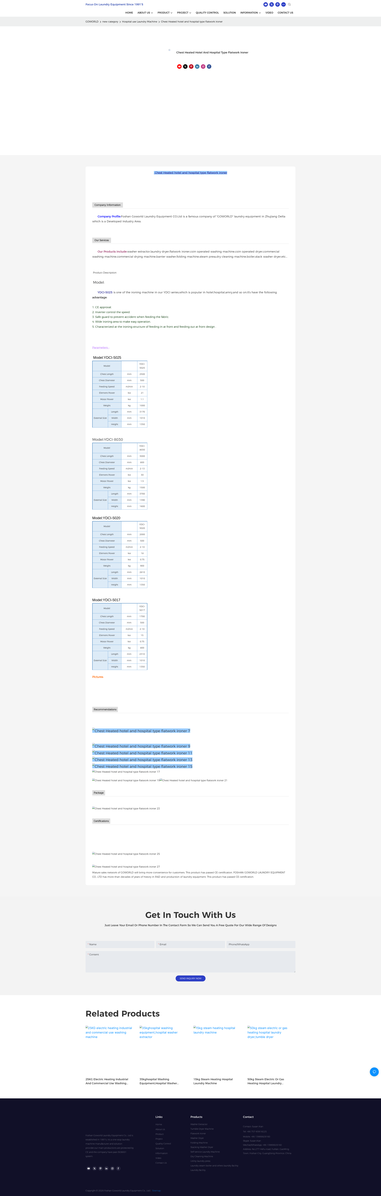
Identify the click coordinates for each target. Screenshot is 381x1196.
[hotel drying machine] (142, 753)
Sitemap (156, 1190)
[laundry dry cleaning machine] (193, 780)
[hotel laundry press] (142, 766)
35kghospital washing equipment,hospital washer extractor (158, 1081)
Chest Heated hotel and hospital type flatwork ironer (191, 21)
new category (110, 21)
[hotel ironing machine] (142, 759)
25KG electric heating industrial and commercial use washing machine (107, 1081)
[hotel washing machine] (141, 746)
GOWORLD (92, 21)
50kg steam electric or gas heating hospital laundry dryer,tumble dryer (266, 1081)
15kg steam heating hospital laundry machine (213, 1081)
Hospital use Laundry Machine (139, 21)
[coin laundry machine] (126, 780)
